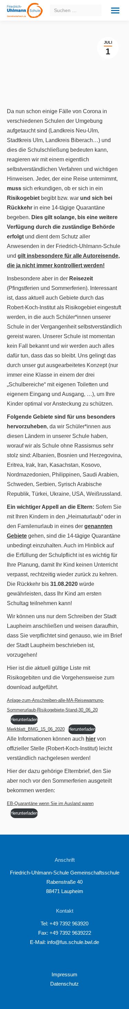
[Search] (95, 10)
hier (91, 739)
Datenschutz (64, 984)
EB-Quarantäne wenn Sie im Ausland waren (50, 803)
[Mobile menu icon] (115, 10)
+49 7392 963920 (69, 923)
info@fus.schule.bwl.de (72, 942)
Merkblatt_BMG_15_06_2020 (36, 729)
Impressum (64, 974)
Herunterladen (24, 719)
